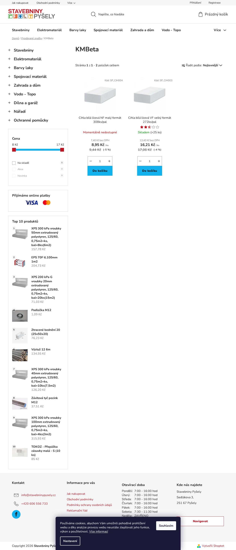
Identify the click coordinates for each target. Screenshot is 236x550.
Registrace (215, 2)
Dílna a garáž (26, 102)
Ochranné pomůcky (31, 120)
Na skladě (40, 163)
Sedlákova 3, (185, 497)
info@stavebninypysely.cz (38, 495)
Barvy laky (23, 67)
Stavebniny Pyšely (189, 492)
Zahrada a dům (27, 85)
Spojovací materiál (30, 76)
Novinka (40, 176)
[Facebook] (16, 514)
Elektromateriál (27, 59)
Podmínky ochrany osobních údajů (89, 505)
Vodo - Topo (25, 94)
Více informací (98, 531)
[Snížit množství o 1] (90, 161)
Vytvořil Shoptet (213, 546)
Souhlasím (166, 526)
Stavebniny (24, 50)
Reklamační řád (77, 511)
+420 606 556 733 (34, 504)
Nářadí (20, 111)
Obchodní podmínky (48, 3)
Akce (40, 169)
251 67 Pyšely (186, 503)
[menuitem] (20, 30)
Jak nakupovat (20, 3)
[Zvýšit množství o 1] (109, 161)
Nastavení (70, 541)
